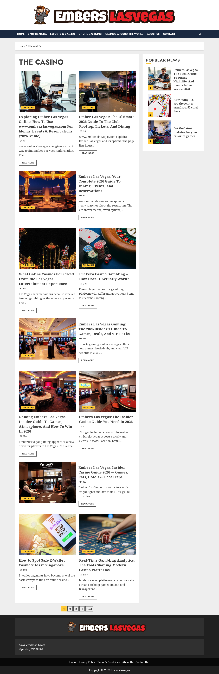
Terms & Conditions (108, 662)
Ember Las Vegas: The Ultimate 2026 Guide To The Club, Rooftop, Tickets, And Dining (107, 91)
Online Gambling (90, 34)
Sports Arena (37, 34)
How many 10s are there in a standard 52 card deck (159, 105)
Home (20, 34)
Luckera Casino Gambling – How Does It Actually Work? (107, 248)
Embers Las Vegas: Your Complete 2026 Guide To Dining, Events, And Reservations (47, 191)
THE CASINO (28, 107)
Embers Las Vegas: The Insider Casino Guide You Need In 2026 (107, 391)
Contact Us (142, 662)
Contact (169, 34)
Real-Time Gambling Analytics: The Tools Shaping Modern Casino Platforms (107, 534)
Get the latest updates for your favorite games (159, 132)
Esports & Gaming (62, 34)
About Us (153, 34)
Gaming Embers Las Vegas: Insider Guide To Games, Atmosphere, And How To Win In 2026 (47, 391)
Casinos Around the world (124, 34)
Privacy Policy (87, 662)
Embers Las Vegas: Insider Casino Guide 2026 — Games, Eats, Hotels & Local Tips (47, 482)
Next (89, 609)
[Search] (200, 34)
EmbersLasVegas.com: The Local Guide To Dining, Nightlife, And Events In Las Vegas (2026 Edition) (159, 78)
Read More (28, 162)
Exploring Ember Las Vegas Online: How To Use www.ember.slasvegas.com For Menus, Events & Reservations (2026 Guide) (47, 91)
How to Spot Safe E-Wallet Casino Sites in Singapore (47, 534)
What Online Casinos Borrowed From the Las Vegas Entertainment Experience (47, 248)
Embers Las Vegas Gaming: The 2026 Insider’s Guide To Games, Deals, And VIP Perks (47, 339)
